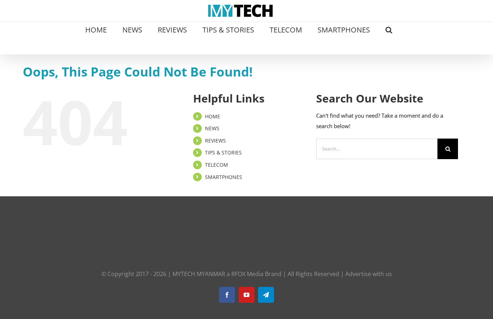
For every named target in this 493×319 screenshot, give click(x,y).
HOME (212, 116)
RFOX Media (247, 274)
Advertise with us (368, 274)
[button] (388, 29)
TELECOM (216, 164)
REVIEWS (215, 140)
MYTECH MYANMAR (199, 274)
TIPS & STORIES (223, 152)
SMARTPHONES (223, 177)
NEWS (212, 128)
